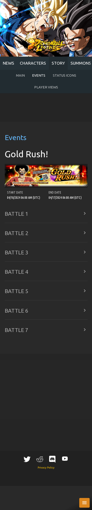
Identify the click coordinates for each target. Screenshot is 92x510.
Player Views (46, 87)
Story (58, 63)
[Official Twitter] (27, 459)
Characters (33, 63)
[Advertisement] (46, 108)
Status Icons (64, 75)
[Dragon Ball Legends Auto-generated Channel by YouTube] (65, 458)
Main (20, 75)
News (8, 63)
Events (38, 75)
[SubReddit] (39, 459)
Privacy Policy (46, 467)
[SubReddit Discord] (52, 459)
